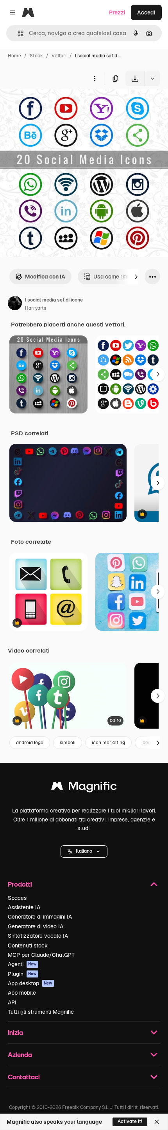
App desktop (30, 983)
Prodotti (20, 884)
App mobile (22, 992)
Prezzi (117, 12)
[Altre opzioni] (94, 78)
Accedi (146, 12)
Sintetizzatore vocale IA (38, 935)
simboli (67, 743)
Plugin (22, 973)
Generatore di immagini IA (40, 916)
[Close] (156, 1121)
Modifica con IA (45, 276)
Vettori (59, 56)
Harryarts (35, 308)
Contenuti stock (28, 945)
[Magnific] (84, 788)
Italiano (84, 851)
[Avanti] (136, 276)
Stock (36, 56)
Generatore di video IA (35, 926)
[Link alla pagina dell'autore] (15, 304)
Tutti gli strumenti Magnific (41, 1011)
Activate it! (130, 1121)
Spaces (17, 897)
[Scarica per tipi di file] (152, 78)
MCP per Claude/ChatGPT (41, 954)
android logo (29, 743)
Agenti (22, 964)
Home (14, 56)
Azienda (20, 1054)
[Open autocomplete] (17, 33)
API (12, 1002)
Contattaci (24, 1077)
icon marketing (108, 743)
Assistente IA (24, 907)
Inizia (15, 1032)
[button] (84, 851)
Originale (51, 104)
